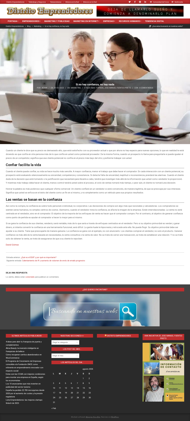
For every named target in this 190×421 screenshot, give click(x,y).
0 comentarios (146, 88)
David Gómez (12, 244)
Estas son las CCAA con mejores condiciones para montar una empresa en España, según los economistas (25, 377)
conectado (30, 277)
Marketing (76, 88)
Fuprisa (100, 88)
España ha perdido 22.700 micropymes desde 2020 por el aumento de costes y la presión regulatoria (25, 393)
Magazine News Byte (93, 417)
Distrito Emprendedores (119, 336)
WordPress (115, 417)
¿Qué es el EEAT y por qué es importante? (38, 257)
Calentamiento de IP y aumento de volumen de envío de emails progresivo (53, 260)
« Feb (53, 408)
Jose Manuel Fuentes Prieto (117, 88)
